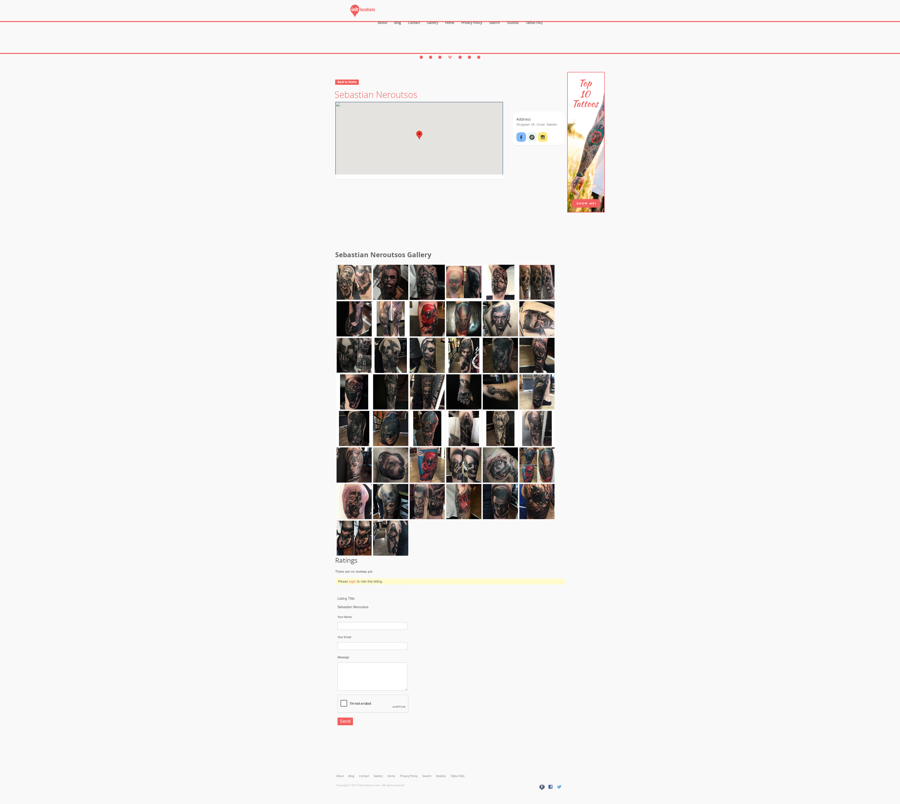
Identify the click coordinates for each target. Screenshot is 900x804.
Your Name (345, 617)
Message (343, 657)
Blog (397, 22)
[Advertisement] (450, 216)
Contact (414, 22)
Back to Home (347, 82)
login (352, 581)
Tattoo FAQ (534, 22)
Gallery (432, 22)
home (449, 22)
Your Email (344, 637)
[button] (419, 135)
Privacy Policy (471, 22)
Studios (513, 22)
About (382, 22)
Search (494, 22)
